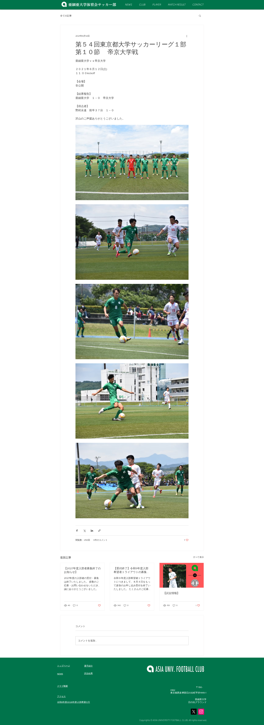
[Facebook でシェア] (76, 530)
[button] (199, 15)
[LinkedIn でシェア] (91, 530)
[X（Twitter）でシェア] (84, 530)
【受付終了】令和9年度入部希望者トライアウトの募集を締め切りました (131, 570)
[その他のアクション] (187, 36)
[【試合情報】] (182, 575)
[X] (194, 712)
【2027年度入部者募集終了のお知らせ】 (82, 570)
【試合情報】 (171, 593)
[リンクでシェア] (99, 530)
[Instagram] (201, 712)
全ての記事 (66, 15)
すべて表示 (198, 557)
